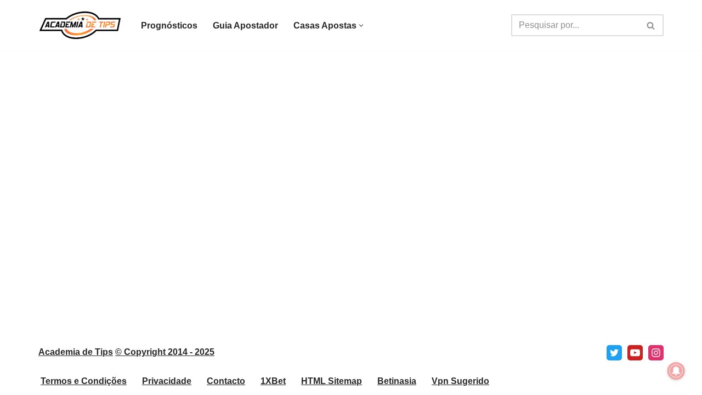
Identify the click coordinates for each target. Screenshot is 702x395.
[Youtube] (635, 352)
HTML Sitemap (331, 381)
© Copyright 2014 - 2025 (164, 352)
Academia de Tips (75, 352)
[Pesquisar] (651, 25)
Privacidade (166, 381)
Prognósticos (169, 25)
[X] (614, 352)
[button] (361, 25)
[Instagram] (656, 352)
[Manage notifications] (676, 371)
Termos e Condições (84, 381)
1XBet (273, 381)
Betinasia (396, 381)
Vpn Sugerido (460, 381)
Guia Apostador (245, 25)
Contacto (226, 381)
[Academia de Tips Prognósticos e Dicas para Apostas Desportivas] (80, 25)
